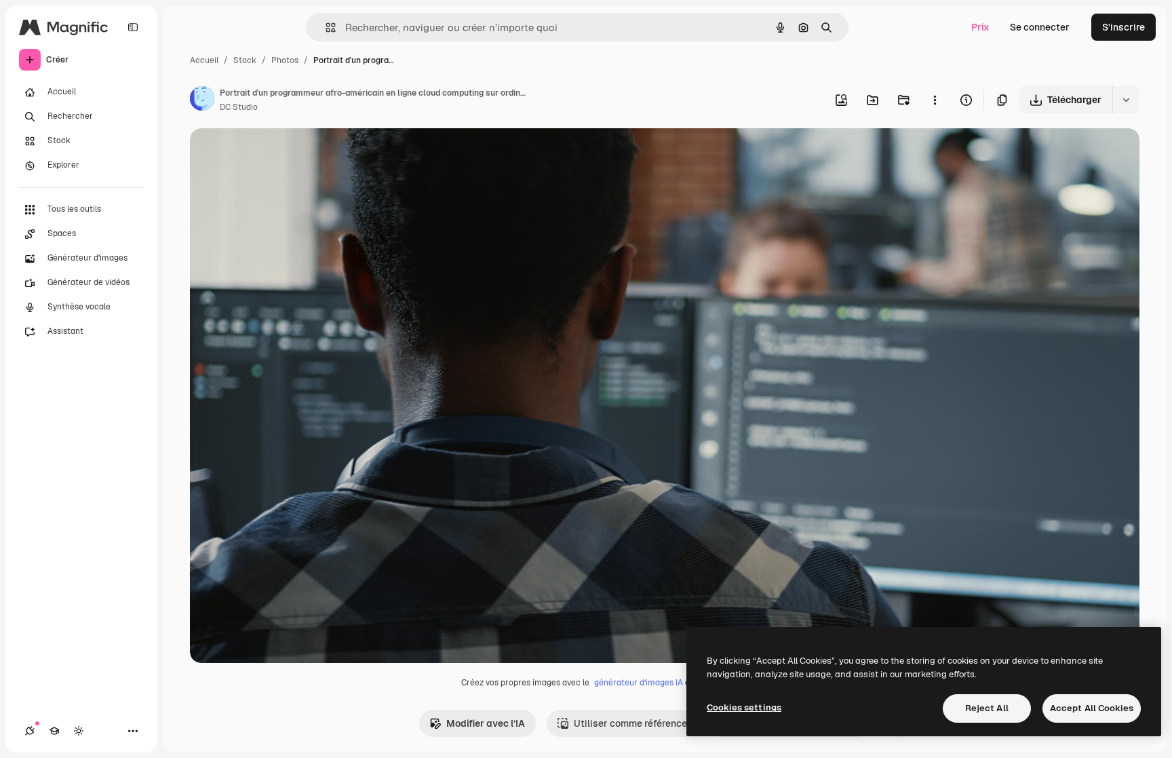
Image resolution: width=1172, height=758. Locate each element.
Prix (980, 27)
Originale (279, 154)
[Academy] (54, 731)
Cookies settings (744, 707)
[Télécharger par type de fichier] (1125, 99)
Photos (284, 60)
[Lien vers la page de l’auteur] (202, 100)
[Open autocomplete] (325, 27)
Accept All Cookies (1091, 708)
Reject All (987, 708)
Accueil (204, 60)
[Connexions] (30, 731)
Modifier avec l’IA (485, 723)
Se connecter (1040, 27)
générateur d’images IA (638, 682)
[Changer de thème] (79, 731)
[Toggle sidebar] (133, 27)
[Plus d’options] (934, 99)
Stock (244, 60)
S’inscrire (1123, 27)
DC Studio (239, 107)
